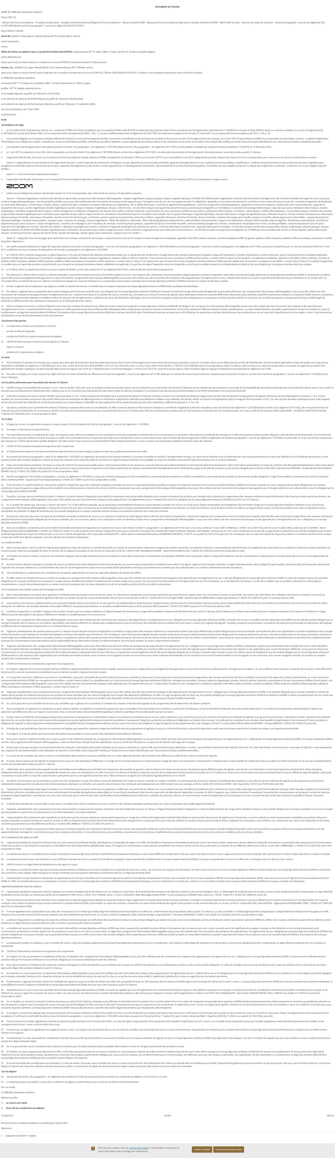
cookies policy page (138, 1148)
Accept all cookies (202, 1149)
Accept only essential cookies (229, 1149)
